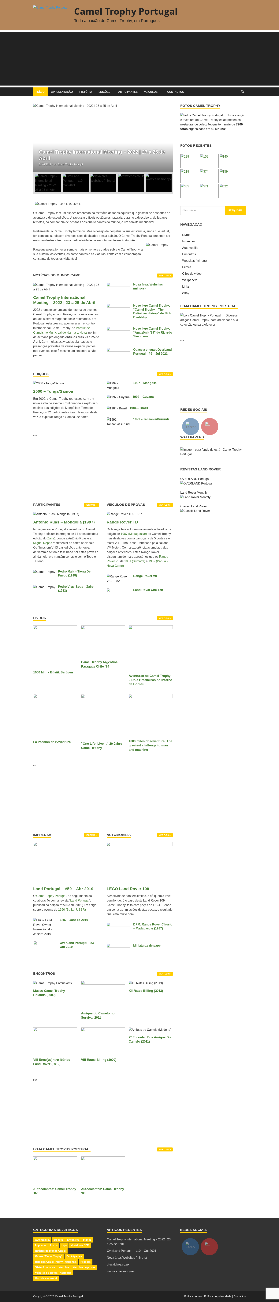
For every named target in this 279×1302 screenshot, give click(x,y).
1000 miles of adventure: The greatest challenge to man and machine (150, 745)
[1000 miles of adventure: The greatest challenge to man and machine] (151, 714)
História (85, 91)
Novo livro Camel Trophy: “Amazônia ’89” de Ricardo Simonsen (152, 332)
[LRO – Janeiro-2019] (45, 920)
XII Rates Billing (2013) (146, 991)
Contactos (175, 91)
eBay (185, 293)
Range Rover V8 (145, 576)
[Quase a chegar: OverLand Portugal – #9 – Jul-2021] (118, 350)
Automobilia (190, 247)
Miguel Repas (42, 543)
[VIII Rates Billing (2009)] (103, 1040)
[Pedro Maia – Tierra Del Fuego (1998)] (44, 571)
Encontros (189, 254)
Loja (64, 1245)
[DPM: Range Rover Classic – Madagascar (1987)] (118, 924)
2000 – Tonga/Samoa (53, 391)
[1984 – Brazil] (117, 408)
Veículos (151, 91)
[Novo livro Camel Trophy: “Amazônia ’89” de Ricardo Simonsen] (118, 329)
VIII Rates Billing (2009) (98, 1060)
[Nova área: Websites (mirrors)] (118, 284)
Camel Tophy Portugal (51, 896)
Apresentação (62, 91)
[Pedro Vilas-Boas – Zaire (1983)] (44, 587)
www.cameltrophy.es (121, 1271)
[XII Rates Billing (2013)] (146, 983)
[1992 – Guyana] (118, 397)
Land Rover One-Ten (148, 590)
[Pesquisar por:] (213, 210)
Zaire (50, 538)
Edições (104, 91)
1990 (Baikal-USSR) (72, 909)
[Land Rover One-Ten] (118, 590)
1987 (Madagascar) (134, 533)
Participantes (127, 91)
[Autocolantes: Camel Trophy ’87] (55, 1169)
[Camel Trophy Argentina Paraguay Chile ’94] (103, 640)
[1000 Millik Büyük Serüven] (55, 646)
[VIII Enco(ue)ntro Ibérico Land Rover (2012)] (55, 1040)
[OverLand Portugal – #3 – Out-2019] (45, 943)
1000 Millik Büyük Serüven (53, 672)
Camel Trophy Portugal (126, 11)
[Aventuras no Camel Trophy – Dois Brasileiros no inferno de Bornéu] (151, 647)
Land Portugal (79, 900)
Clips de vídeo (192, 273)
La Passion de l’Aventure (52, 742)
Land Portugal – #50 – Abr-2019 (63, 889)
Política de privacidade (217, 1296)
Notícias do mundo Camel (50, 1250)
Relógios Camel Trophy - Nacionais (55, 1261)
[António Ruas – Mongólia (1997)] (56, 515)
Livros (186, 234)
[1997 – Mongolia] (118, 383)
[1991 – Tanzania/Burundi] (118, 419)
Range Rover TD (122, 522)
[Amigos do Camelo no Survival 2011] (103, 994)
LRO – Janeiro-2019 (74, 919)
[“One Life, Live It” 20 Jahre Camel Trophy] (103, 716)
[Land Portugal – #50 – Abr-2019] (66, 863)
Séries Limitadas (45, 1267)
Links (185, 286)
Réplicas (85, 1261)
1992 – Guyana (143, 396)
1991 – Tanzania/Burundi (151, 419)
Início (40, 91)
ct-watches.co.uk (118, 1264)
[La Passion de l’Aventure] (55, 715)
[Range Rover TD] (124, 515)
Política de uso (193, 1296)
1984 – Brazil (139, 408)
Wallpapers (189, 280)
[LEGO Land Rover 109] (140, 863)
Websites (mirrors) (194, 260)
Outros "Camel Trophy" (48, 1256)
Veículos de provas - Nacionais (53, 1272)
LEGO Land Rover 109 (128, 889)
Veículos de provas (84, 1267)
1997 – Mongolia (145, 383)
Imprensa (188, 241)
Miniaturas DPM (80, 1245)
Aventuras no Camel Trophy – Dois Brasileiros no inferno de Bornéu (150, 680)
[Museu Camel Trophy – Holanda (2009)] (52, 983)
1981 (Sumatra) (134, 561)
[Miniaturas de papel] (118, 946)
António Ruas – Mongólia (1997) (64, 522)
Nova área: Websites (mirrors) (127, 1257)
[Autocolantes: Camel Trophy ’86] (103, 1169)
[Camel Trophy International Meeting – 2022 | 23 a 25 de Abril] (103, 138)
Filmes (186, 267)
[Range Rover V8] (118, 576)
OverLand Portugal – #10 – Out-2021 (131, 1250)
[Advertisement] (139, 59)
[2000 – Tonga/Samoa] (48, 383)
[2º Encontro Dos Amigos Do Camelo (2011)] (150, 1029)
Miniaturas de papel (147, 945)
